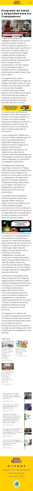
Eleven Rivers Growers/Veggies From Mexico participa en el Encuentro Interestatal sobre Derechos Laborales (8, 376)
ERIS (21, 476)
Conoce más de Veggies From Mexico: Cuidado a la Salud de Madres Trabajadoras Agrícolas (7, 352)
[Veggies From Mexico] (17, 2)
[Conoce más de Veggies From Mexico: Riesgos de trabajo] (22, 344)
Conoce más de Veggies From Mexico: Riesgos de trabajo (21, 350)
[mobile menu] (30, 2)
